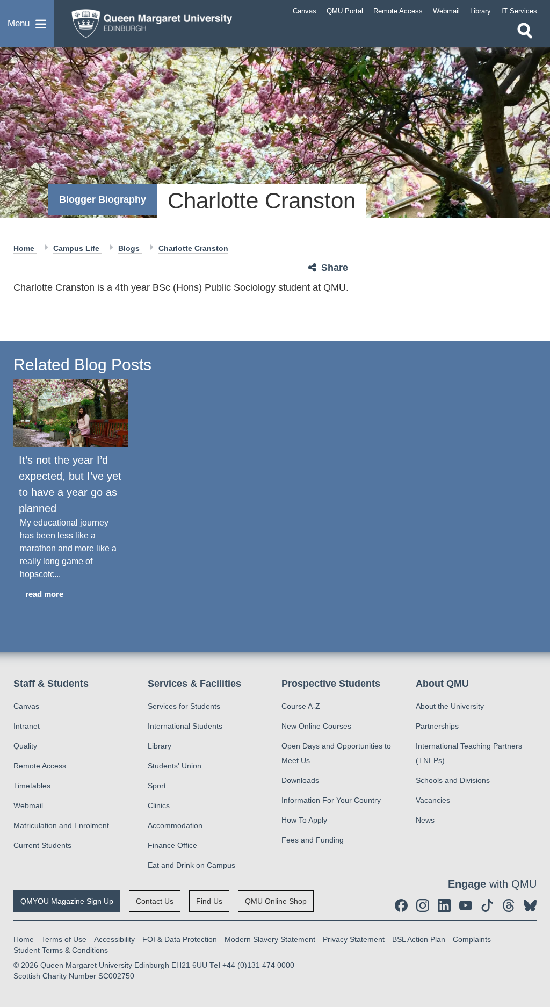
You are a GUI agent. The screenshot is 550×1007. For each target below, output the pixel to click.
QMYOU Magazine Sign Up (66, 901)
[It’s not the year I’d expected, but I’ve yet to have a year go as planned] (70, 413)
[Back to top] (536, 902)
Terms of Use (63, 939)
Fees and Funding (312, 840)
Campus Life (77, 248)
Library (159, 746)
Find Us (209, 901)
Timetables (31, 785)
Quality (25, 746)
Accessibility (114, 939)
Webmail (28, 805)
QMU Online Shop (276, 901)
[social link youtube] (465, 905)
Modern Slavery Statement (270, 939)
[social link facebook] (401, 905)
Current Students (42, 845)
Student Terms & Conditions (60, 950)
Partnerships (437, 726)
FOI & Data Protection (179, 939)
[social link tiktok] (487, 905)
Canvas (26, 706)
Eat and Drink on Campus (191, 865)
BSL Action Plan (418, 939)
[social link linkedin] (444, 905)
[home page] (147, 21)
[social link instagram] (422, 905)
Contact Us (154, 901)
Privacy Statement (354, 939)
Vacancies (433, 800)
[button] (27, 23)
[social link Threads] (508, 905)
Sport (157, 785)
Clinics (159, 805)
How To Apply (304, 820)
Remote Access (39, 765)
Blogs (130, 248)
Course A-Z (300, 706)
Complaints (472, 939)
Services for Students (184, 706)
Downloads (300, 780)
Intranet (26, 726)
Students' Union (174, 765)
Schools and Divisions (453, 780)
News (425, 820)
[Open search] (524, 30)
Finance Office (172, 845)
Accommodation (175, 825)
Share (334, 267)
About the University (450, 706)
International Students (185, 726)
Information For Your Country (331, 800)
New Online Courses (316, 726)
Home (25, 248)
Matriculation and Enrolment (61, 825)
